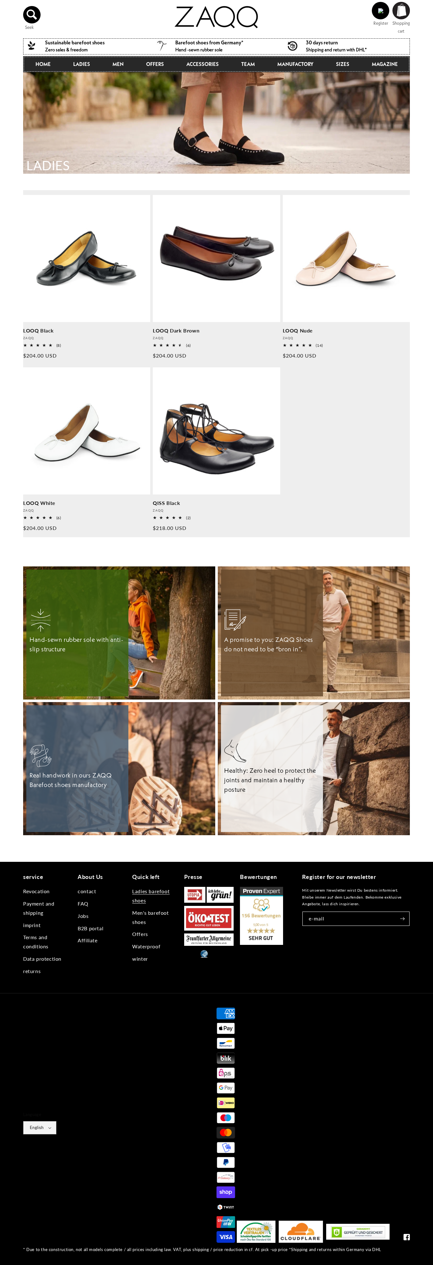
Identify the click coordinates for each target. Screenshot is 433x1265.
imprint (32, 925)
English (37, 1127)
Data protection (42, 959)
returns (32, 971)
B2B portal (90, 928)
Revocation (36, 891)
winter (140, 959)
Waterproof (146, 946)
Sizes (342, 64)
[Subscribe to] (403, 918)
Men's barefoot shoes (150, 917)
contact (87, 891)
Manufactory (295, 64)
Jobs (83, 916)
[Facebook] (407, 1238)
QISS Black (166, 503)
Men (118, 64)
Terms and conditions (35, 941)
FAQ (83, 903)
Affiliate (87, 940)
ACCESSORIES (202, 64)
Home (43, 64)
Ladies (81, 64)
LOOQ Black (38, 330)
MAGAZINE (385, 64)
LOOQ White (39, 503)
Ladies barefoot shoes (151, 895)
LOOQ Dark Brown (176, 330)
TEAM (248, 64)
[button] (32, 15)
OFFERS (155, 64)
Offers (140, 934)
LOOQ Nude (298, 330)
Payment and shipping (39, 908)
